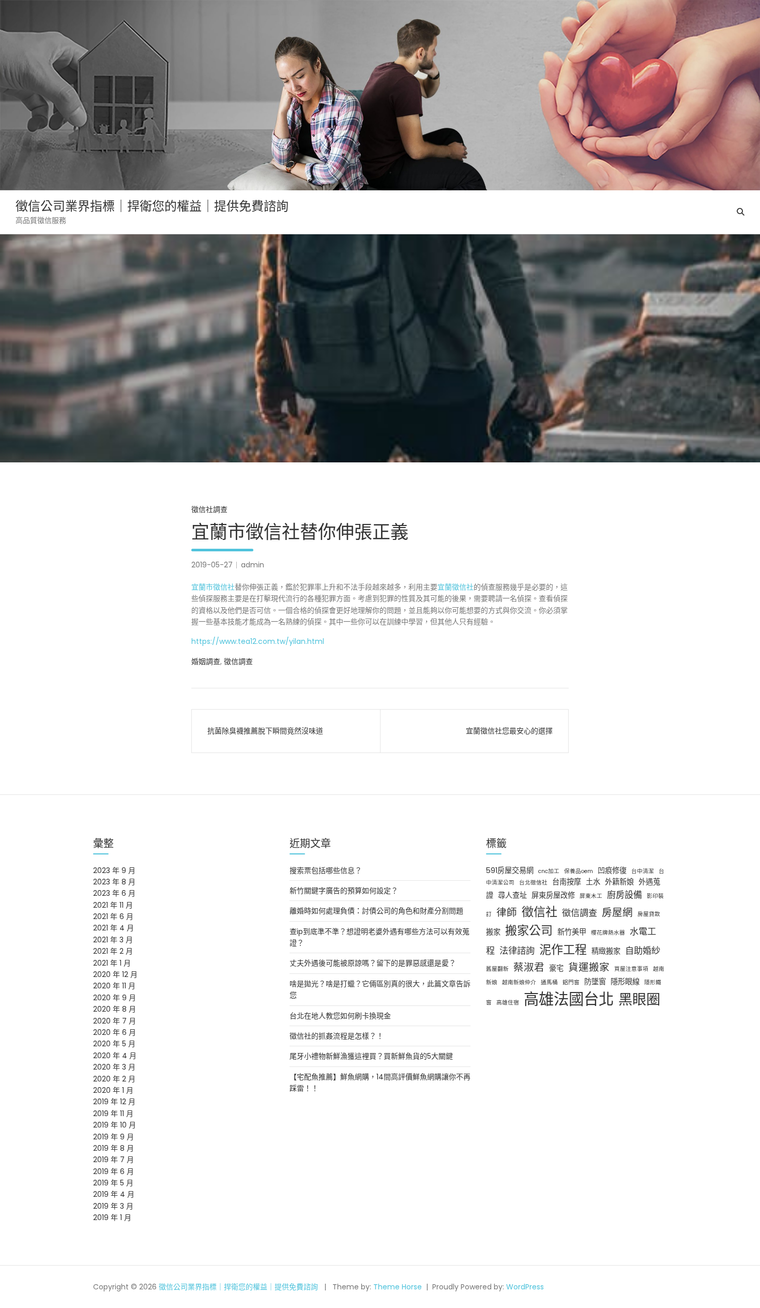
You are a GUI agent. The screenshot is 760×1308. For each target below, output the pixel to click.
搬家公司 (529, 930)
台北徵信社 (533, 882)
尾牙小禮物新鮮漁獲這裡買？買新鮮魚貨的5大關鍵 (371, 1056)
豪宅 (556, 968)
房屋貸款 (648, 914)
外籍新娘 (619, 882)
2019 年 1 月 (112, 1217)
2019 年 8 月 (113, 1148)
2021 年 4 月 (113, 928)
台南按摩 (566, 882)
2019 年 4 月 (113, 1194)
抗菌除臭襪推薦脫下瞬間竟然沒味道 (265, 731)
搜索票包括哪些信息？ (326, 870)
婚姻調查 (205, 661)
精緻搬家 (605, 951)
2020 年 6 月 (114, 1032)
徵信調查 (238, 661)
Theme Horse (397, 1287)
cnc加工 (548, 871)
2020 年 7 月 (114, 1021)
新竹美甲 (571, 932)
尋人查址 (512, 895)
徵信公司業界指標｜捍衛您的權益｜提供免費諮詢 (152, 206)
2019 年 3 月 (113, 1206)
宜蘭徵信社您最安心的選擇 (509, 731)
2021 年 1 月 (112, 963)
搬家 (493, 932)
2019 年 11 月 (113, 1113)
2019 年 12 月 (114, 1101)
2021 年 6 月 (113, 916)
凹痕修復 (612, 870)
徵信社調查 (209, 509)
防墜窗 (595, 981)
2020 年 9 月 (114, 998)
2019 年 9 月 (113, 1137)
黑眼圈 (639, 999)
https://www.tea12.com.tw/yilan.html (257, 641)
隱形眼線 (625, 981)
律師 (506, 912)
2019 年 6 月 (113, 1171)
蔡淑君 (528, 967)
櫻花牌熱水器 (608, 933)
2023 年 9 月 (114, 870)
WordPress (525, 1287)
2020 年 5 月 (114, 1044)
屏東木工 (591, 896)
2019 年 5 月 (113, 1183)
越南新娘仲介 (519, 982)
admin (252, 565)
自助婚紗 (642, 950)
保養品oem (578, 871)
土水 (593, 882)
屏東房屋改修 (553, 895)
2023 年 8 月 (114, 882)
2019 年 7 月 (113, 1159)
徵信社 (539, 912)
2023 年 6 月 (114, 893)
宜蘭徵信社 (455, 587)
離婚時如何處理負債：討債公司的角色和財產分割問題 (376, 911)
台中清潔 (642, 871)
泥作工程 (563, 949)
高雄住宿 (507, 1002)
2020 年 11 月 (114, 986)
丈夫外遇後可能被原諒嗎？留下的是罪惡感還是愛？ (373, 963)
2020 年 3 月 (114, 1067)
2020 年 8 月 (114, 1009)
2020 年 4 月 (114, 1055)
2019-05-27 (212, 565)
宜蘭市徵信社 (213, 587)
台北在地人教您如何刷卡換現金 (340, 1016)
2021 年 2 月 (113, 951)
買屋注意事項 (631, 969)
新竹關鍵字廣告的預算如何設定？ (344, 890)
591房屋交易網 (510, 870)
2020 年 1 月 (113, 1090)
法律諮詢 (517, 950)
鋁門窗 (571, 982)
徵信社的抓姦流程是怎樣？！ (337, 1036)
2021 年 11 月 (113, 905)
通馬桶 (549, 982)
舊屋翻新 (497, 969)
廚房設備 (624, 895)
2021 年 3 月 (113, 940)
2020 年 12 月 (115, 974)
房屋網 (617, 912)
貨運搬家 (589, 967)
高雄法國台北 (569, 999)
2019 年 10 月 (114, 1125)
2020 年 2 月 (114, 1079)
